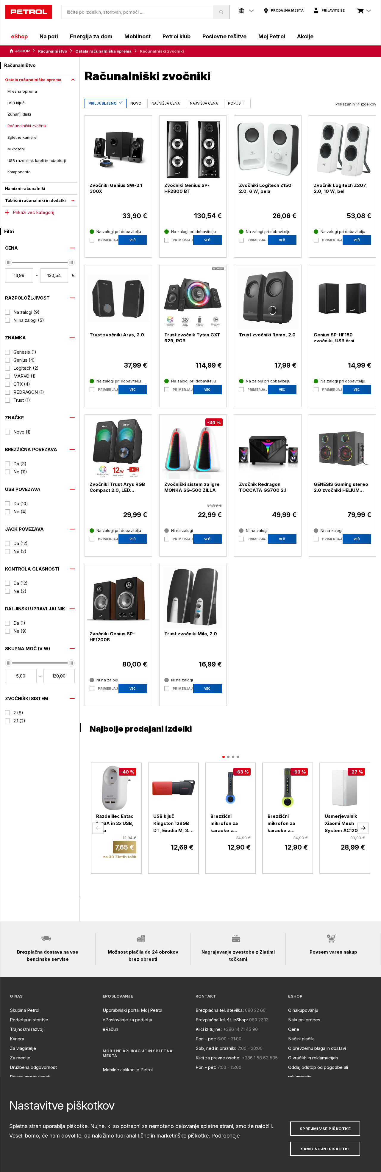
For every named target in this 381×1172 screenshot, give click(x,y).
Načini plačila (301, 1039)
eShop (19, 36)
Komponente (19, 171)
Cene (293, 1029)
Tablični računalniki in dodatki (35, 200)
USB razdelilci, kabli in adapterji (36, 160)
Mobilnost (137, 36)
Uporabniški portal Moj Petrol (132, 1010)
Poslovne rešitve (224, 36)
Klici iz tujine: (209, 1029)
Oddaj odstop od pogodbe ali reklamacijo (318, 1072)
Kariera (17, 1039)
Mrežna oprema (22, 91)
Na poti (49, 36)
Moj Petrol (271, 36)
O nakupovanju (303, 1010)
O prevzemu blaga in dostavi (317, 1048)
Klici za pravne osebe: (218, 1058)
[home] (28, 12)
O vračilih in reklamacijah (313, 1058)
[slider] (8, 262)
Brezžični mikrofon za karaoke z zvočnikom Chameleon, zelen (281, 823)
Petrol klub (176, 36)
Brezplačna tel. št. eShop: (222, 1020)
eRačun (110, 1029)
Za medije (20, 1058)
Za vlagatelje (23, 1048)
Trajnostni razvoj (26, 1029)
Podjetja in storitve (29, 1020)
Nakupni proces (304, 1020)
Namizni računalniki (25, 188)
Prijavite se (333, 10)
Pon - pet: (206, 1039)
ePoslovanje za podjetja (127, 1020)
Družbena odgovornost (33, 1067)
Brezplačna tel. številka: (220, 1010)
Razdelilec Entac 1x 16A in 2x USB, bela (114, 823)
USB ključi (16, 102)
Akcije (305, 36)
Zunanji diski (19, 114)
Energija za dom (91, 36)
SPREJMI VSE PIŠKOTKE (325, 1128)
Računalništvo (52, 51)
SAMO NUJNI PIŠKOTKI (325, 1148)
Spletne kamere (22, 137)
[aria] (20, 51)
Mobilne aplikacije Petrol (128, 1069)
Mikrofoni (16, 148)
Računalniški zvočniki (27, 125)
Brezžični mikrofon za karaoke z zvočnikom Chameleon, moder (224, 823)
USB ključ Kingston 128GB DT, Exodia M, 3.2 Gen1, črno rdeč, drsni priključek (172, 823)
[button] (98, 828)
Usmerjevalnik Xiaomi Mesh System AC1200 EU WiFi (343, 823)
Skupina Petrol (24, 1010)
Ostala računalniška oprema (103, 51)
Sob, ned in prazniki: (216, 1048)
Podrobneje (225, 1135)
